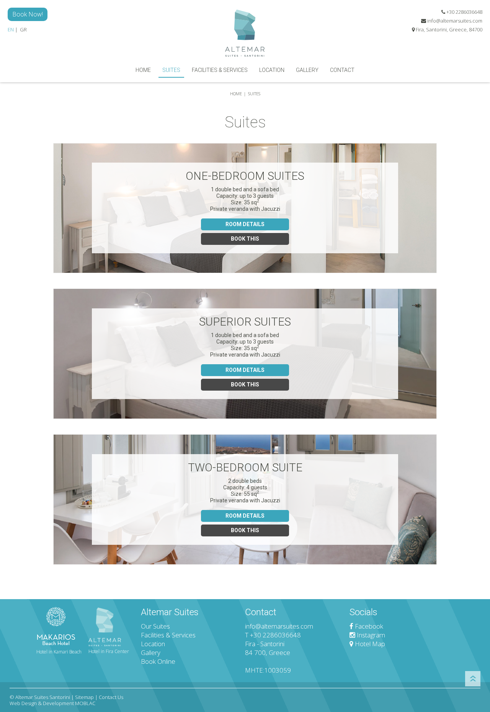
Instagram (370, 635)
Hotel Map (369, 643)
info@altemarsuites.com (454, 20)
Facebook (368, 626)
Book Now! (27, 14)
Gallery (307, 70)
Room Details (245, 224)
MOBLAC (85, 703)
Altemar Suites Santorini (42, 697)
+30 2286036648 (463, 11)
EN (11, 29)
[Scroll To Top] (472, 678)
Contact (342, 70)
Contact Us (111, 697)
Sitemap (84, 697)
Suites (171, 70)
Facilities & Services (220, 70)
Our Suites (155, 626)
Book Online (158, 661)
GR (23, 29)
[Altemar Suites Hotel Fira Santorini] (245, 32)
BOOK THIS (245, 239)
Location (271, 70)
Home (143, 70)
